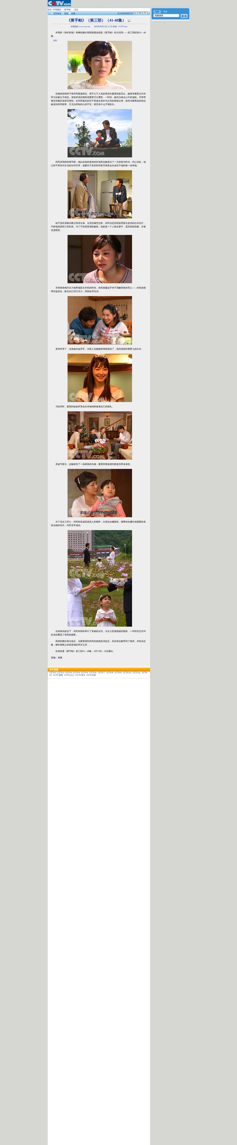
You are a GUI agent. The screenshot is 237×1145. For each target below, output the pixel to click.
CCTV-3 (68, 673)
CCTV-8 (109, 673)
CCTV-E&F (91, 675)
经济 (91, 3)
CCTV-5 (84, 673)
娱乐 (86, 3)
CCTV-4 (76, 673)
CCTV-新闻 (58, 675)
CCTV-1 (52, 673)
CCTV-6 (92, 673)
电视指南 (113, 3)
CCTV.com (123, 26)
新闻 (75, 3)
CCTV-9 (118, 673)
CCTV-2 (60, 673)
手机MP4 (149, 3)
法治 (106, 3)
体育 (80, 3)
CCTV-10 (127, 673)
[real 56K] (129, 20)
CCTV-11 (136, 673)
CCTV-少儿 (69, 675)
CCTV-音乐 (80, 675)
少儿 (101, 3)
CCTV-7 (101, 673)
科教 (96, 3)
